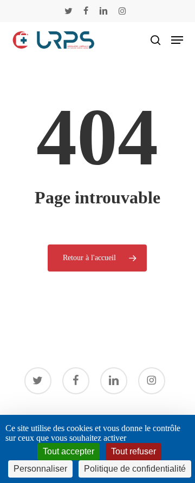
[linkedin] (103, 11)
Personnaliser (40, 468)
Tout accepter (68, 451)
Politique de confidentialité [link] (135, 468)
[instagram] (122, 11)
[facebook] (85, 11)
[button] (177, 40)
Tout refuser (133, 451)
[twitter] (68, 11)
